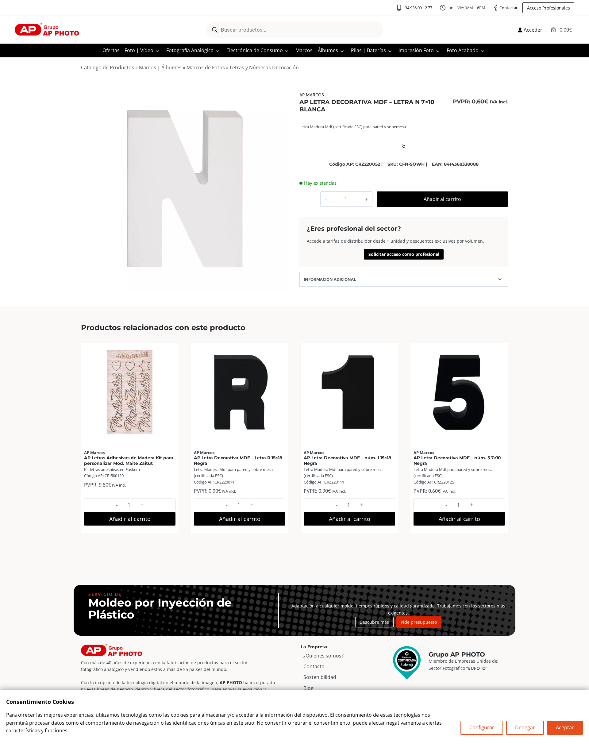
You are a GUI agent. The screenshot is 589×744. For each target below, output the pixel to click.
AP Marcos (311, 95)
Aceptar (565, 727)
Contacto (314, 666)
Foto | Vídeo (139, 50)
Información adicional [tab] (330, 279)
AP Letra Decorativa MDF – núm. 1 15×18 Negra (347, 460)
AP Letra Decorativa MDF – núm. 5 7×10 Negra (457, 460)
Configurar (481, 727)
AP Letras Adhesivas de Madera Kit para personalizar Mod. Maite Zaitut (128, 460)
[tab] (185, 285)
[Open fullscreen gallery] (283, 286)
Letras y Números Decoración (264, 67)
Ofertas (111, 50)
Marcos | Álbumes (316, 50)
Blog (308, 688)
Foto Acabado (463, 50)
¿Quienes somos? (323, 655)
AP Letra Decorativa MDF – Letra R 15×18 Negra (238, 460)
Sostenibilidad (319, 677)
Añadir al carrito (442, 199)
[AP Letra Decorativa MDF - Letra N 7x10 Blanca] (185, 188)
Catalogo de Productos (107, 67)
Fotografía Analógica (190, 50)
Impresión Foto (416, 50)
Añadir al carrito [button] (130, 518)
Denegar (525, 727)
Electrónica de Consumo (254, 50)
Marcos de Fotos (206, 67)
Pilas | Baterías (368, 50)
